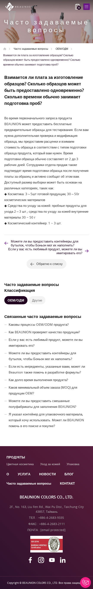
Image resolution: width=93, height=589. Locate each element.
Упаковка (73, 464)
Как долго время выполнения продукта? (38, 380)
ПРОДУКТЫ (15, 457)
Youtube (52, 560)
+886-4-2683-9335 (51, 518)
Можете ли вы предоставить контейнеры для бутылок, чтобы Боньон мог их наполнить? (44, 243)
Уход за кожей (50, 464)
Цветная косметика (20, 464)
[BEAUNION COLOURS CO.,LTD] (20, 6)
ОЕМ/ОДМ (62, 48)
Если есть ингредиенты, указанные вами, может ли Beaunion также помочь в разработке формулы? (47, 369)
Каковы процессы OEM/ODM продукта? (39, 324)
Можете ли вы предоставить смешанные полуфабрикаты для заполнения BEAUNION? (42, 404)
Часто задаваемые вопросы (31, 48)
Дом (4, 48)
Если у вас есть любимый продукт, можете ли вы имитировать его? (45, 251)
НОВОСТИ (47, 474)
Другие (37, 300)
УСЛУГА (24, 474)
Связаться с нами (85, 582)
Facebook (30, 560)
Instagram (41, 560)
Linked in (62, 560)
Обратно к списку (49, 264)
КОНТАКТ (67, 483)
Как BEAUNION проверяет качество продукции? (44, 332)
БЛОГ (69, 474)
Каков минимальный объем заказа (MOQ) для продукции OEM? (43, 390)
